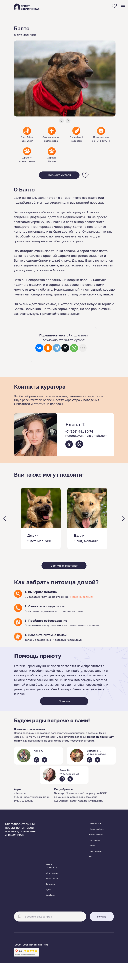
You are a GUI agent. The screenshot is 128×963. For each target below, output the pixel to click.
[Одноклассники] (48, 348)
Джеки (32, 535)
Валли (79, 535)
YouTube (50, 895)
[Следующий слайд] (123, 518)
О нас (92, 845)
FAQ (91, 856)
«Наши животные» (81, 596)
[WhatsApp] (74, 348)
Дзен (49, 889)
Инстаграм (52, 873)
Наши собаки (96, 829)
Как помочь (95, 851)
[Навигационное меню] (123, 6)
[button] (59, 175)
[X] (65, 348)
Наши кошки (96, 834)
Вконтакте (52, 878)
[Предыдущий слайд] (4, 518)
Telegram (51, 884)
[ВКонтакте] (39, 348)
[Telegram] (57, 348)
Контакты (94, 840)
